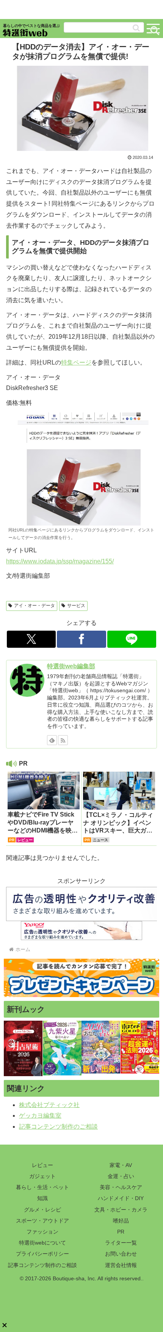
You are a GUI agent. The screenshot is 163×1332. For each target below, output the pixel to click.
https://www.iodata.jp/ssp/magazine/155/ (60, 561)
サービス (76, 605)
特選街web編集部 (71, 666)
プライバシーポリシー (42, 1254)
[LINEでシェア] (131, 639)
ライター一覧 (121, 1243)
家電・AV (121, 1165)
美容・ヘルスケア (121, 1187)
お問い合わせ (121, 1254)
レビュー (42, 1165)
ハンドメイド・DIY (121, 1198)
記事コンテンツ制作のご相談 (58, 1126)
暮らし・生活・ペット (42, 1187)
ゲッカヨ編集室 (40, 1115)
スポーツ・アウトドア (42, 1221)
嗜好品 (121, 1221)
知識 (42, 1198)
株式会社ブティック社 (49, 1105)
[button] (136, 28)
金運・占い (121, 1176)
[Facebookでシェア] (81, 639)
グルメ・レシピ (42, 1210)
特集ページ (76, 362)
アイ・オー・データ (34, 605)
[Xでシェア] (31, 639)
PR (120, 1232)
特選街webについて (42, 1243)
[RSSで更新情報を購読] (63, 740)
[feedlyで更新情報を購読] (52, 740)
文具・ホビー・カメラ (120, 1210)
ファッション (42, 1232)
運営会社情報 (121, 1265)
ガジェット (42, 1176)
